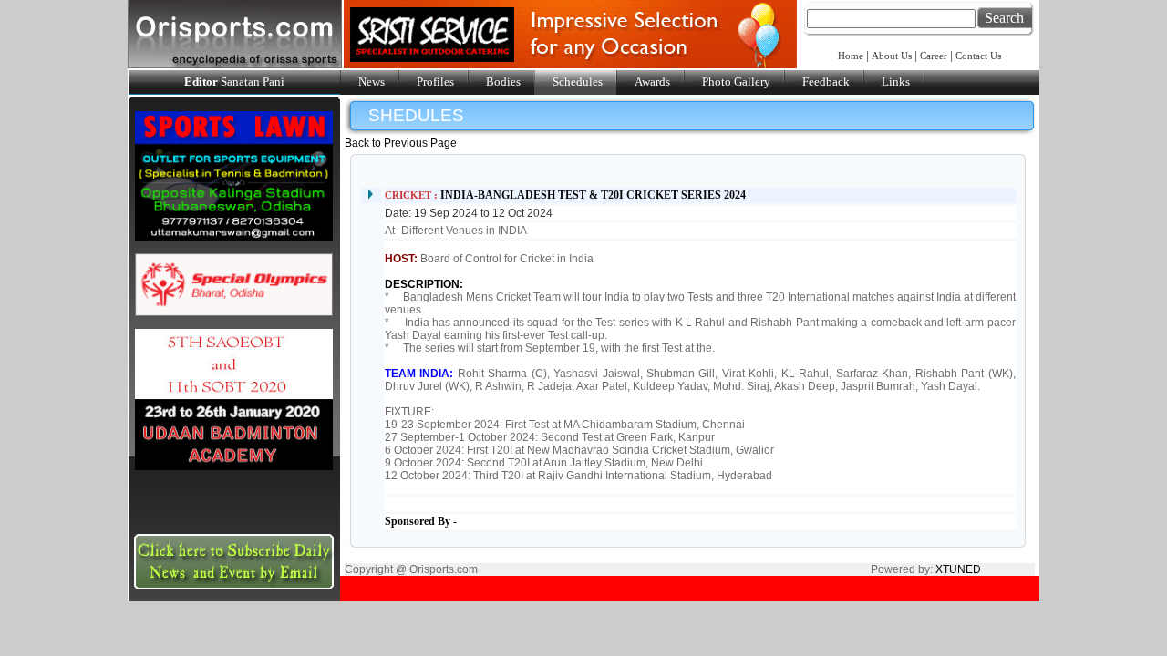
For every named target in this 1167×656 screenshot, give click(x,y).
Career (933, 55)
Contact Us (978, 55)
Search (1004, 18)
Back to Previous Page (401, 143)
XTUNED (958, 569)
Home (852, 55)
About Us (892, 55)
